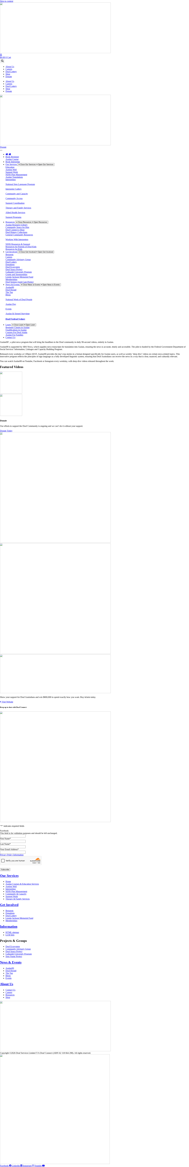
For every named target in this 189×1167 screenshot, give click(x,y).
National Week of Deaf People (19, 299)
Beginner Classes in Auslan (17, 327)
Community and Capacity (17, 194)
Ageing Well (11, 169)
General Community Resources (19, 235)
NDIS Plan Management (16, 174)
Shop (8, 74)
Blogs (8, 295)
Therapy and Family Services (18, 208)
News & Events (10, 962)
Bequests (9, 254)
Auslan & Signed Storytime (18, 313)
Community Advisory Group (18, 259)
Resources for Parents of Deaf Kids (21, 246)
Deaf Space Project (14, 269)
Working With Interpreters (17, 239)
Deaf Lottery (11, 71)
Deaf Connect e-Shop (15, 230)
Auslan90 (10, 287)
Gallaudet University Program (19, 272)
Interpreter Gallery (14, 189)
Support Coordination (15, 203)
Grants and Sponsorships (16, 274)
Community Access (14, 198)
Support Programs (13, 217)
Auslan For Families (14, 335)
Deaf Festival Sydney (15, 319)
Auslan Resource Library (17, 225)
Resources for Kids (14, 249)
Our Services (9, 875)
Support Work (12, 172)
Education (10, 167)
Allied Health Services (15, 212)
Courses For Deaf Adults (16, 332)
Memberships (11, 279)
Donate (9, 76)
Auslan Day (11, 304)
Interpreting (11, 179)
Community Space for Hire (17, 227)
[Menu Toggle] (1, 150)
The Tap (9, 292)
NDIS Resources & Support (18, 244)
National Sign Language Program (20, 184)
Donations (10, 264)
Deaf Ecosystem (13, 267)
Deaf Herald (11, 290)
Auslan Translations (14, 177)
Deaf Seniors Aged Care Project (19, 282)
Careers (9, 69)
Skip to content (6, 1)
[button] (2, 61)
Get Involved (9, 905)
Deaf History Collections (16, 232)
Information (8, 926)
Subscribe (5, 870)
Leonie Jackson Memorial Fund (19, 277)
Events (8, 309)
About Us (10, 66)
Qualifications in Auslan (16, 330)
